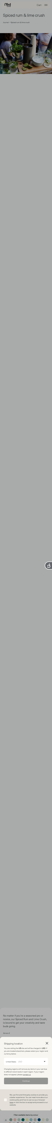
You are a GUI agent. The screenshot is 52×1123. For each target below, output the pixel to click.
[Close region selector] (47, 1043)
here (11, 1102)
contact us (27, 1074)
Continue (26, 1081)
